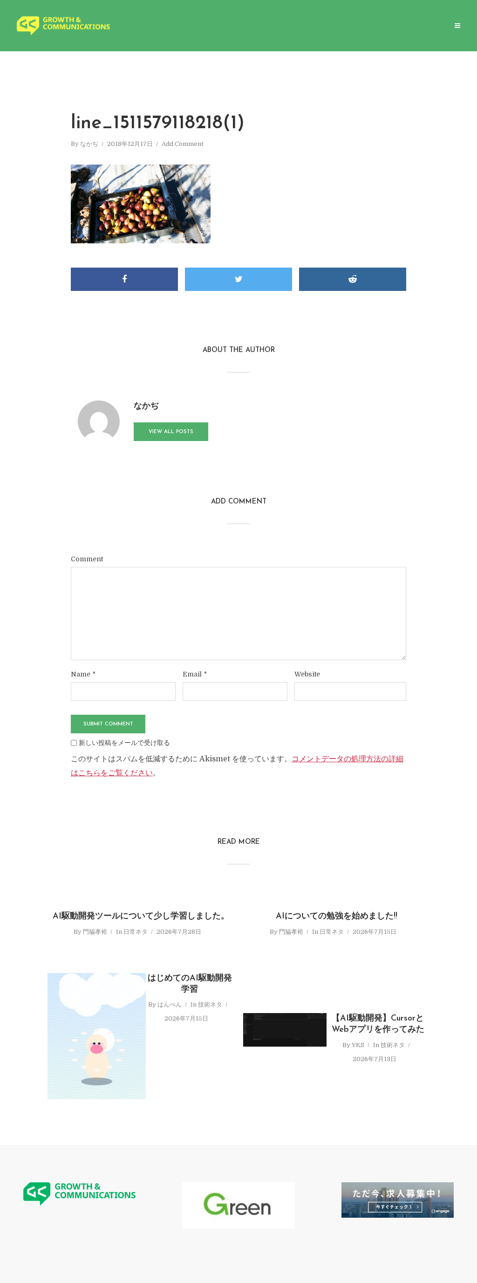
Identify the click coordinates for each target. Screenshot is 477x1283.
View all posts (171, 432)
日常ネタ (135, 931)
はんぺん (169, 1004)
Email (195, 674)
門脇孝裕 (95, 931)
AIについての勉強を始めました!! (336, 916)
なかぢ (89, 143)
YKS (358, 1045)
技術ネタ (210, 1004)
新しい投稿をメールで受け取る (124, 742)
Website (307, 674)
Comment (87, 559)
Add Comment (183, 143)
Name (83, 674)
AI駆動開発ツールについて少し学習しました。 (141, 916)
